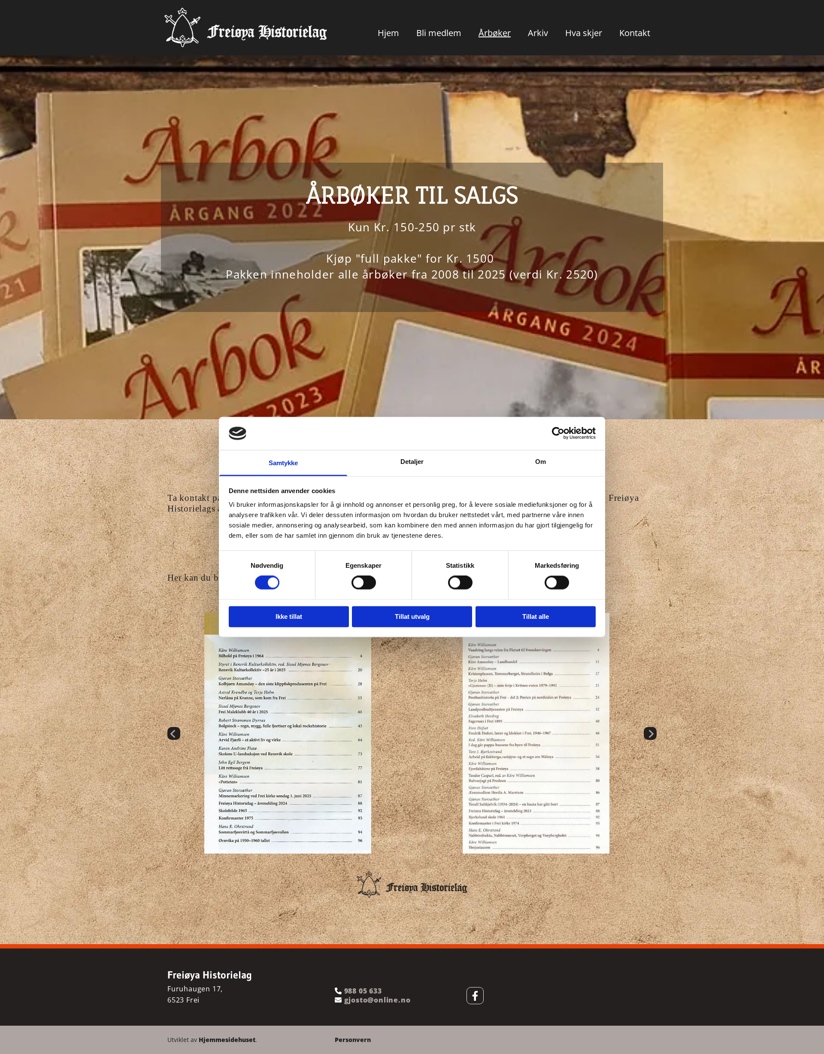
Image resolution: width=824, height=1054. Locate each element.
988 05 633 (363, 991)
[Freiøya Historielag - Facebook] (475, 995)
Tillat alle (535, 616)
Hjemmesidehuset (227, 1040)
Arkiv (538, 33)
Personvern (353, 1040)
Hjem (388, 33)
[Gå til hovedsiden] (245, 27)
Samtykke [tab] (283, 462)
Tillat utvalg (412, 616)
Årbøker (495, 33)
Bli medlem (438, 33)
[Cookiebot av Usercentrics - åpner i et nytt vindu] (558, 433)
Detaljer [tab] (412, 461)
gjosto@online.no (376, 1000)
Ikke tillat (289, 616)
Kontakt (634, 33)
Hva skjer (583, 33)
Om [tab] (540, 461)
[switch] (363, 583)
